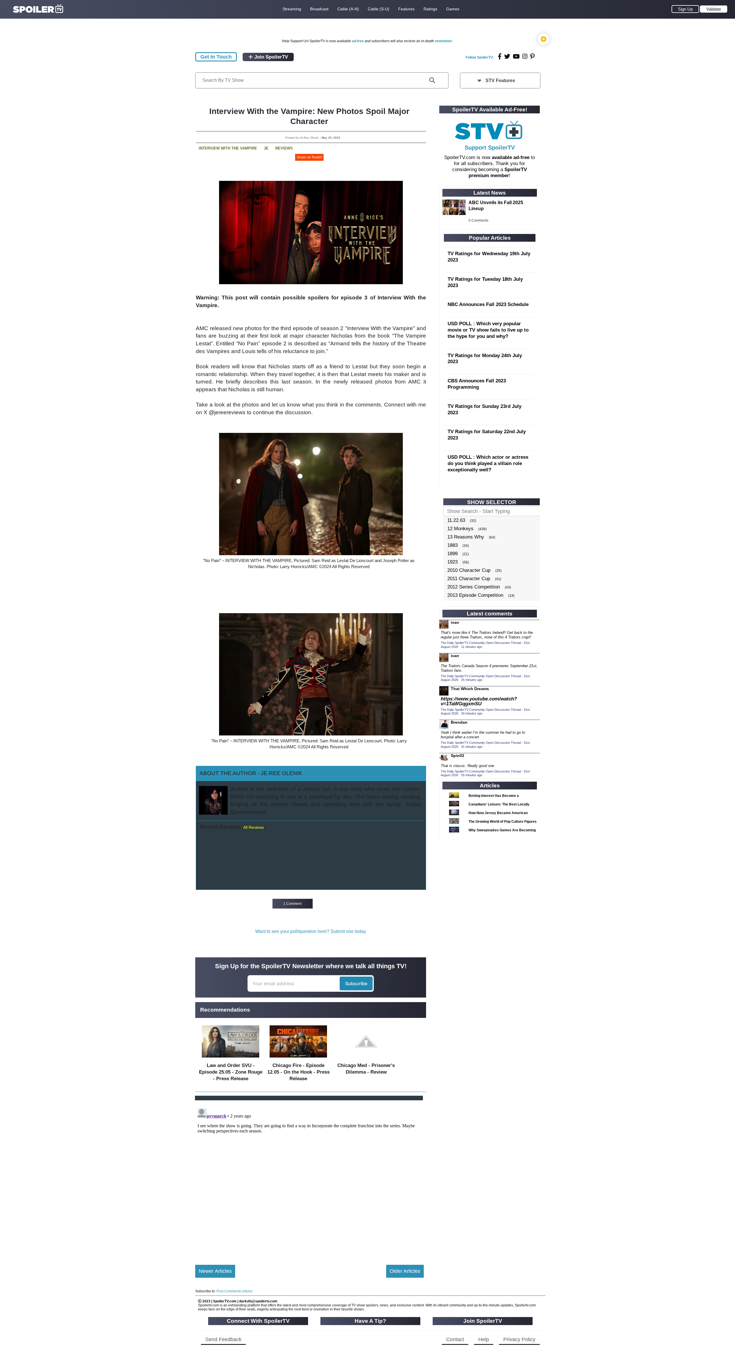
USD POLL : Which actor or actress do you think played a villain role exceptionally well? (488, 463)
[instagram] (524, 56)
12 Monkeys (460, 528)
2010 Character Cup (468, 570)
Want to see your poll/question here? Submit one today (310, 931)
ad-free (358, 41)
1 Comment (292, 904)
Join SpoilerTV (270, 57)
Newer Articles (215, 1271)
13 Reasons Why (465, 537)
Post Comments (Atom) (234, 1291)
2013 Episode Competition (475, 595)
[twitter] (507, 56)
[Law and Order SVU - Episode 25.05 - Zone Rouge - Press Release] (230, 1059)
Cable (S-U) (378, 9)
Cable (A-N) (348, 9)
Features (406, 9)
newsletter (443, 41)
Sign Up (685, 9)
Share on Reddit (309, 157)
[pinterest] (532, 56)
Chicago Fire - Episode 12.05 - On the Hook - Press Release (298, 1072)
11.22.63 (456, 520)
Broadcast (319, 9)
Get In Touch (216, 57)
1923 (452, 562)
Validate (713, 9)
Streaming (292, 9)
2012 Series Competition (473, 587)
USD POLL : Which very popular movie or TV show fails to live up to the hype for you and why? (488, 330)
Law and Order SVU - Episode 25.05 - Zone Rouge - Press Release (230, 1072)
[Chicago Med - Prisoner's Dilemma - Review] (366, 1059)
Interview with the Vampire (228, 148)
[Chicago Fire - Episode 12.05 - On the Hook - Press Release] (298, 1059)
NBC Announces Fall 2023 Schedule (488, 304)
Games (452, 9)
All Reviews (253, 827)
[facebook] (499, 56)
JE (266, 148)
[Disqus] (309, 1178)
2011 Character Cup (468, 578)
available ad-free (510, 157)
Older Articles (405, 1271)
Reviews (284, 148)
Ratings (430, 9)
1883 (452, 545)
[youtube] (516, 56)
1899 (452, 553)
